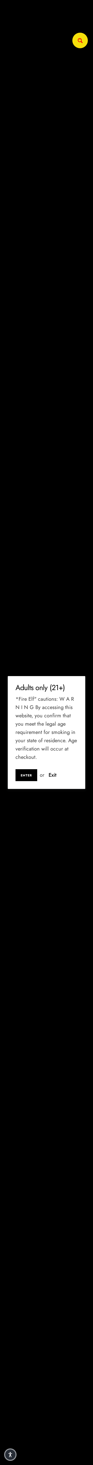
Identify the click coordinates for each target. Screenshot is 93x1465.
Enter (26, 775)
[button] (10, 1454)
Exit (52, 775)
